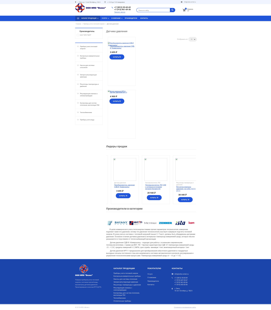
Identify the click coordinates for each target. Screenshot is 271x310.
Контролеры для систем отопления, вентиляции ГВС (126, 294)
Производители (131, 18)
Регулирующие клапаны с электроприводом (122, 289)
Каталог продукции (88, 18)
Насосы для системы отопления (125, 279)
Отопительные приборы (122, 301)
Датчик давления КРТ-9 (118, 92)
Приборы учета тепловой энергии (125, 273)
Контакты (144, 18)
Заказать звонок (119, 12)
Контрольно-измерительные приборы (127, 276)
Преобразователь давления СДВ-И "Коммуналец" (124, 186)
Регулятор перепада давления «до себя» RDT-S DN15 (186, 189)
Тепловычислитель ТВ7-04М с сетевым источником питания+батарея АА (155, 187)
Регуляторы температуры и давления (127, 285)
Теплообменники (86, 112)
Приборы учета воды (87, 120)
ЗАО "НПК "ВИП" (85, 35)
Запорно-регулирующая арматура (125, 282)
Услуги (104, 18)
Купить (116, 57)
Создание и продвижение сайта (185, 307)
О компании (115, 18)
